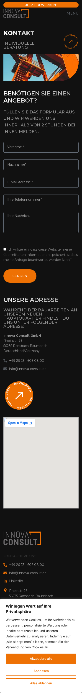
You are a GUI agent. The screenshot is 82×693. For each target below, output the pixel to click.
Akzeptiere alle (41, 658)
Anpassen (41, 671)
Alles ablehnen (41, 683)
